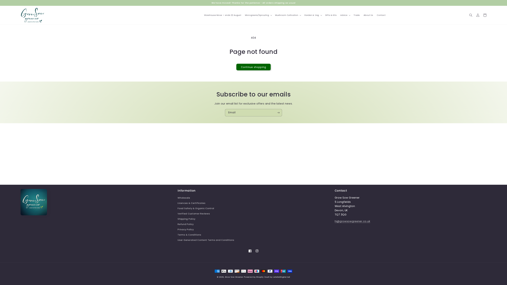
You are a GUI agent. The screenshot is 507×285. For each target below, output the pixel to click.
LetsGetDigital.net (281, 277)
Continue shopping (253, 67)
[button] (258, 15)
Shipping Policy (186, 218)
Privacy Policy (186, 229)
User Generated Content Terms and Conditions (206, 240)
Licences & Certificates (191, 203)
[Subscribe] (278, 112)
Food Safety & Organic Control (196, 208)
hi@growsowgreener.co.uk (352, 221)
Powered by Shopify (253, 277)
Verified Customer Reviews (194, 213)
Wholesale (184, 197)
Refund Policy (186, 224)
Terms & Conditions (189, 234)
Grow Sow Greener (234, 277)
